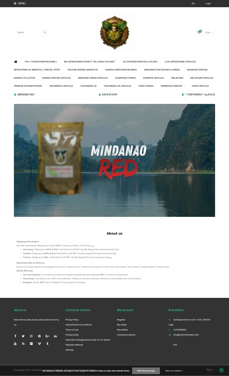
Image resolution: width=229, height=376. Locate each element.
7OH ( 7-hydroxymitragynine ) (40, 61)
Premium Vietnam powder (28, 86)
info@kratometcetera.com (186, 334)
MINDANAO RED (25, 94)
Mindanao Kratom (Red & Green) (162, 69)
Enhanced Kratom (197, 69)
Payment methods (74, 345)
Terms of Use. (72, 329)
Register (121, 319)
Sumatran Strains (125, 78)
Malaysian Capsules (201, 78)
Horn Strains (146, 86)
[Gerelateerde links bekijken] (92, 246)
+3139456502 (179, 329)
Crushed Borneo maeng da (83, 69)
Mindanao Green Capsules (93, 78)
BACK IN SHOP (110, 94)
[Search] (44, 32)
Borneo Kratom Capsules (56, 78)
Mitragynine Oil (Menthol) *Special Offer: (37, 69)
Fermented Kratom (171, 86)
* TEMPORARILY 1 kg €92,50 (200, 94)
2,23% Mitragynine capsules (180, 61)
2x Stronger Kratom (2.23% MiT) (140, 61)
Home (16, 62)
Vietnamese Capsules (61, 86)
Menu (21, 3)
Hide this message (146, 371)
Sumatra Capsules (153, 78)
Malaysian (177, 78)
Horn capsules (200, 86)
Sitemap (70, 350)
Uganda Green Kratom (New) (121, 69)
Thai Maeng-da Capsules (117, 86)
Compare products (126, 334)
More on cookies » (174, 371)
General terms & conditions (79, 324)
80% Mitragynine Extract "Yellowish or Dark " (90, 61)
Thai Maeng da (88, 86)
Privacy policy (72, 334)
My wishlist (122, 329)
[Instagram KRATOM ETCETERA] (31, 336)
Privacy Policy (72, 319)
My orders (122, 324)
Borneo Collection (24, 78)
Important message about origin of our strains (88, 340)
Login (208, 3)
